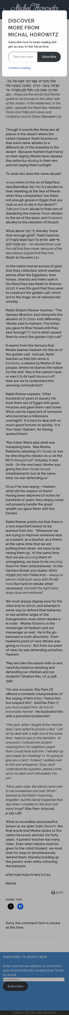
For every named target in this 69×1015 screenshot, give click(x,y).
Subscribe (49, 57)
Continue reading (19, 68)
